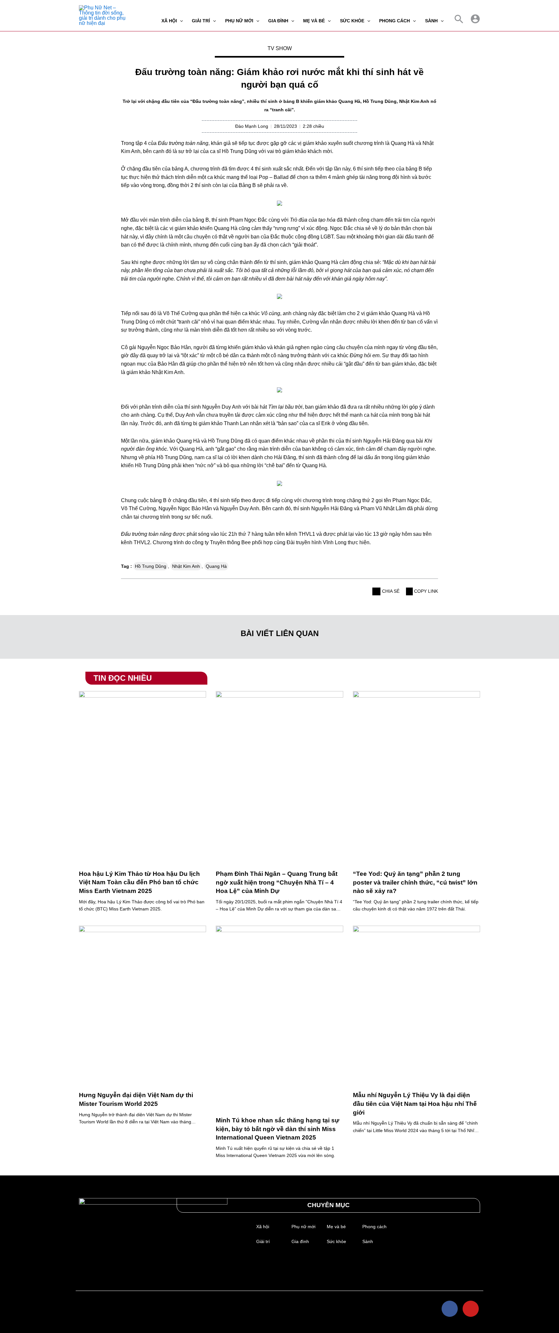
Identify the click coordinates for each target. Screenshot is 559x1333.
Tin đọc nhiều (122, 678)
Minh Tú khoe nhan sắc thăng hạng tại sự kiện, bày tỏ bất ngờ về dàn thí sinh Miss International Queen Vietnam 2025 (277, 1129)
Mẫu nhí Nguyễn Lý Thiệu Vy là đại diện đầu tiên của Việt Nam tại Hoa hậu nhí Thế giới (415, 1104)
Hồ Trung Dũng (150, 566)
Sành (367, 1241)
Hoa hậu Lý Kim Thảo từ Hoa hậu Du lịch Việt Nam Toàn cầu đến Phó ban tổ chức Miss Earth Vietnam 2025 (139, 882)
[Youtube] (471, 1309)
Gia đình (300, 1241)
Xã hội (262, 1226)
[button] (376, 592)
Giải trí (263, 1241)
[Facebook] (450, 1309)
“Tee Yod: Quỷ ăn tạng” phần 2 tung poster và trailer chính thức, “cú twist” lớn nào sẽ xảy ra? (415, 882)
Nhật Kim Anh (186, 566)
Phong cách (374, 1226)
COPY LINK (425, 591)
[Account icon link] (475, 19)
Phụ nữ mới (303, 1226)
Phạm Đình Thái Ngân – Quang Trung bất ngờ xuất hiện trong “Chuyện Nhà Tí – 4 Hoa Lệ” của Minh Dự (276, 882)
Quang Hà (216, 566)
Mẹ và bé (336, 1226)
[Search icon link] (459, 20)
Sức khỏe (336, 1241)
